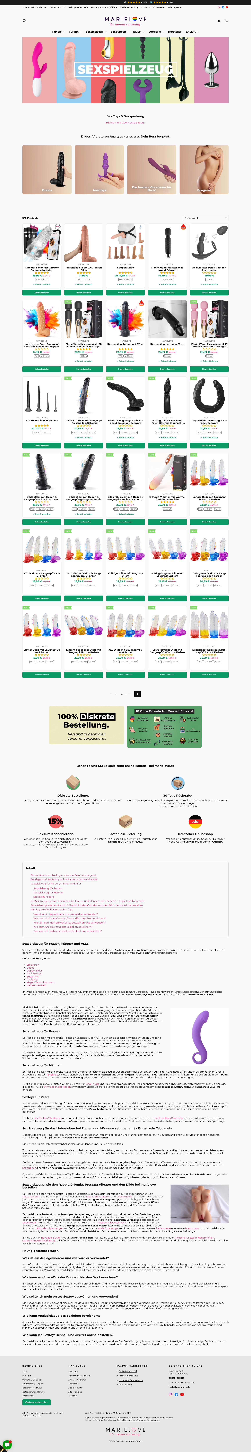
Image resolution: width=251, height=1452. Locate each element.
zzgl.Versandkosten (31, 1415)
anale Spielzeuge (108, 1228)
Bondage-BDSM (50, 1237)
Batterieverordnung (32, 1388)
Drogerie (155, 31)
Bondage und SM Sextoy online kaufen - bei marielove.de (64, 879)
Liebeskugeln (124, 1196)
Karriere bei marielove (79, 1376)
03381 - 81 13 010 (57, 7)
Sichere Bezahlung (128, 1376)
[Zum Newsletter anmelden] (13, 1439)
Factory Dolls (125, 1385)
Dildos (30, 967)
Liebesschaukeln (36, 985)
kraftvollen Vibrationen (48, 1118)
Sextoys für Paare (43, 896)
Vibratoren (33, 965)
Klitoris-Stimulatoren (98, 1196)
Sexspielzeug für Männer (48, 892)
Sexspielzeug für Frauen (47, 888)
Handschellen (206, 1237)
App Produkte (75, 1388)
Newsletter (73, 1384)
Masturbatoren (31, 1196)
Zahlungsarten (175, 7)
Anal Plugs (92, 1084)
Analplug (32, 979)
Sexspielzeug (95, 31)
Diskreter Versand (128, 1371)
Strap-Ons (32, 976)
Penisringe (52, 1074)
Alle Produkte (75, 1392)
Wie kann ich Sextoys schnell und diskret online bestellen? (67, 931)
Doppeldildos (34, 970)
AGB (24, 1371)
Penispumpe (163, 1228)
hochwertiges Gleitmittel (169, 1118)
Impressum (28, 1396)
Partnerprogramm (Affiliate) (104, 7)
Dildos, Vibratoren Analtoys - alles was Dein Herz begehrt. (64, 875)
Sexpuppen (119, 31)
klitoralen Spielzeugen (50, 1228)
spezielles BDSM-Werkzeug (38, 1240)
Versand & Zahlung (31, 1380)
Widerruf (26, 1376)
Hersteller (174, 31)
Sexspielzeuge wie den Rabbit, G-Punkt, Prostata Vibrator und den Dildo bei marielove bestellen (87, 905)
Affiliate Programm (77, 1380)
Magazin (72, 1396)
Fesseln (192, 1237)
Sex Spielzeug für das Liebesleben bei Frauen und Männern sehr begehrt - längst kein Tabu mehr (88, 901)
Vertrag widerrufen (36, 1402)
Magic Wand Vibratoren (40, 982)
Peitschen (181, 1237)
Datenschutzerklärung (33, 1392)
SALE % (191, 31)
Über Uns (73, 1371)
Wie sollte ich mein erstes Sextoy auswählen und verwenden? (69, 922)
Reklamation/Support (130, 7)
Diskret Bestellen (42, 293)
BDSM (137, 31)
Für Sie (57, 31)
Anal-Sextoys (34, 973)
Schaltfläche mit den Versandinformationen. (138, 1420)
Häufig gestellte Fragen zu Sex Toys (52, 909)
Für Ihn (74, 31)
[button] (42, 272)
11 (130, 694)
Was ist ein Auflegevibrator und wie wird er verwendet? (65, 914)
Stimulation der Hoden (57, 1086)
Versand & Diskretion (154, 7)
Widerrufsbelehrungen (181, 803)
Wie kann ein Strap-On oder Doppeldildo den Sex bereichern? (69, 918)
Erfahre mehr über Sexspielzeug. (124, 122)
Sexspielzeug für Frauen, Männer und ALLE (56, 883)
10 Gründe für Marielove (34, 7)
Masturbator (192, 1228)
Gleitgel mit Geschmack (112, 1222)
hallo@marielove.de (78, 7)
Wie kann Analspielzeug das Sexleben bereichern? (62, 927)
